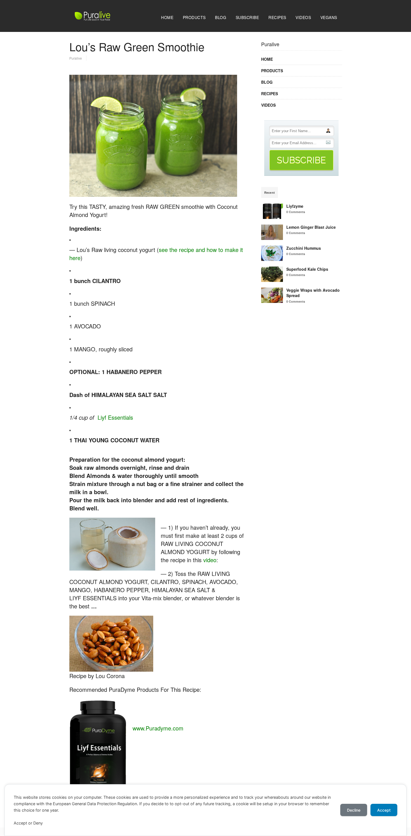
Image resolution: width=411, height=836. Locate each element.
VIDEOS (303, 17)
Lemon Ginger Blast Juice (311, 227)
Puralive (75, 58)
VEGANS (328, 17)
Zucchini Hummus (303, 248)
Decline (353, 810)
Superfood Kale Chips (307, 269)
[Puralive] (104, 19)
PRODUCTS (194, 17)
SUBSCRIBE (247, 17)
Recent (269, 192)
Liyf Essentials (115, 417)
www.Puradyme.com (158, 728)
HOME (167, 17)
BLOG (220, 17)
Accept (384, 810)
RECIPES (277, 17)
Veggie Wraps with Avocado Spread (313, 292)
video (209, 560)
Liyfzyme (294, 206)
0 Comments (295, 212)
